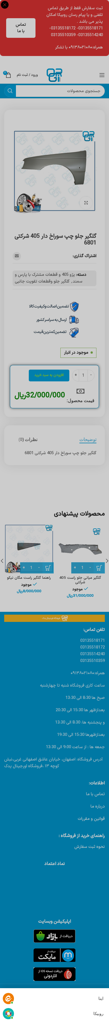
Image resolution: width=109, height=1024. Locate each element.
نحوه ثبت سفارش (89, 847)
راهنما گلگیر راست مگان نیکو (29, 578)
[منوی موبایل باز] (102, 75)
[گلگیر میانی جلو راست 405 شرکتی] (80, 548)
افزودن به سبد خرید (49, 375)
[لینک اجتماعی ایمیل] (17, 256)
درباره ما (98, 806)
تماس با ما (21, 28)
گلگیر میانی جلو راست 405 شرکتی (80, 580)
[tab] (87, 439)
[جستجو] (10, 91)
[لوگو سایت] (54, 75)
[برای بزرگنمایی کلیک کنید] (86, 203)
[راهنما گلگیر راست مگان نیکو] (29, 548)
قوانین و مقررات (91, 819)
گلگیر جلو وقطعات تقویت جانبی (42, 281)
